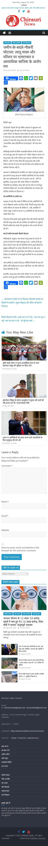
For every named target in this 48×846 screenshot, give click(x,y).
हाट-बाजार (4, 766)
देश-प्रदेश (7, 43)
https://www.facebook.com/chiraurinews (27, 731)
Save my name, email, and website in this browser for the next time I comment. (20, 549)
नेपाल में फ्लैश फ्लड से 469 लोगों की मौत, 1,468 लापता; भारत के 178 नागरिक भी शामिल (31, 662)
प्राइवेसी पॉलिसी (6, 762)
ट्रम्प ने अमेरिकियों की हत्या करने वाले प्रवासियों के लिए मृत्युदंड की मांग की (22, 439)
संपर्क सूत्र (4, 758)
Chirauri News (24, 70)
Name (5, 501)
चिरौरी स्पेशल (8, 614)
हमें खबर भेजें (5, 750)
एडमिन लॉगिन (5, 754)
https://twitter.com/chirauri (25, 738)
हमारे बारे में (4, 746)
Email (4, 516)
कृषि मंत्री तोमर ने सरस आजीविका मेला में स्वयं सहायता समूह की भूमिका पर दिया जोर (21, 364)
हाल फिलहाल (26, 43)
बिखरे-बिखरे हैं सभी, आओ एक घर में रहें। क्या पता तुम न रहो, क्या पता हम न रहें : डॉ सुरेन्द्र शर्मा (23, 319)
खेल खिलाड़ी (5, 787)
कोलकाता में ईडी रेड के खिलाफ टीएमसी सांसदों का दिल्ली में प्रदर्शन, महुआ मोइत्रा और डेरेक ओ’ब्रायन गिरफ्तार (22, 302)
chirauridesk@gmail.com (36, 707)
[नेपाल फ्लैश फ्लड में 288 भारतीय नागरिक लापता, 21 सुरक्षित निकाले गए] (9, 672)
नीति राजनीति (16, 43)
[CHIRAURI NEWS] (4, 32)
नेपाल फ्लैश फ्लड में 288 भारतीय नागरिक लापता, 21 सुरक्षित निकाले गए (31, 675)
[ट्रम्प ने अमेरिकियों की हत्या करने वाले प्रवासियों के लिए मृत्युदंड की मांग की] (24, 412)
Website (5, 530)
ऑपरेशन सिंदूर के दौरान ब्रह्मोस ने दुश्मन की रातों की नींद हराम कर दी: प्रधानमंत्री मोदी (23, 401)
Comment (6, 465)
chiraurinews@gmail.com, (15, 707)
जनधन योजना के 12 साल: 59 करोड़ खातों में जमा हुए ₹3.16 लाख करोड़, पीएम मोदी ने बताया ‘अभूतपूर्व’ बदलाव (23, 621)
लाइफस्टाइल (5, 791)
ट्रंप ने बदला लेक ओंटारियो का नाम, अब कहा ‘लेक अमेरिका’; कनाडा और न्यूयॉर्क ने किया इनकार (31, 648)
